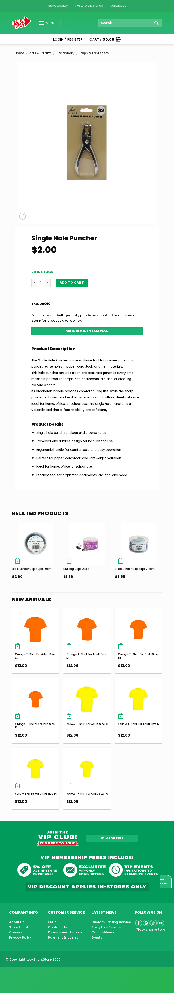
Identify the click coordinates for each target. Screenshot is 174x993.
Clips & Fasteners (94, 53)
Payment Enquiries (63, 937)
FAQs (52, 922)
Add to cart (72, 282)
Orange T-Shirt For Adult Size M (86, 656)
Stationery (65, 53)
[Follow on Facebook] (138, 923)
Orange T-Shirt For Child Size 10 (35, 726)
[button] (45, 23)
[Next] (161, 560)
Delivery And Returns (65, 932)
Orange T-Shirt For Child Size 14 (138, 656)
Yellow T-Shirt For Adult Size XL (87, 724)
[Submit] (156, 22)
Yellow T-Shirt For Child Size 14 (36, 793)
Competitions (103, 932)
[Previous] (12, 560)
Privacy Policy (20, 937)
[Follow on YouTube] (160, 923)
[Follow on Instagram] (146, 923)
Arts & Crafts (40, 53)
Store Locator (58, 5)
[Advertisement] (36, 972)
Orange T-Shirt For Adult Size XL (35, 656)
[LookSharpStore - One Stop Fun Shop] (21, 23)
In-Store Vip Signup (89, 5)
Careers (15, 932)
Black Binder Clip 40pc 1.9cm (31, 569)
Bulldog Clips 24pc (76, 569)
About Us (16, 922)
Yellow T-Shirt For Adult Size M (139, 724)
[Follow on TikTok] (153, 923)
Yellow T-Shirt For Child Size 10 (87, 793)
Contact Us (118, 5)
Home (19, 53)
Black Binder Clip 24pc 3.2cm (135, 569)
